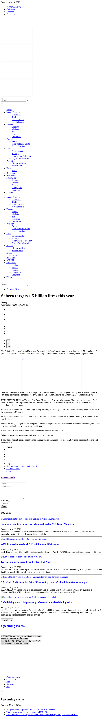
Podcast (15, 185)
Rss (8, 686)
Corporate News (13, 289)
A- (8, 341)
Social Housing (18, 146)
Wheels (9, 161)
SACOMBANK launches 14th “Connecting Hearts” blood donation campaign (44, 582)
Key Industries (18, 122)
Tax (13, 132)
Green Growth (18, 119)
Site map (10, 12)
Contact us (10, 14)
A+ (9, 346)
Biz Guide (10, 173)
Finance (9, 124)
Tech (8, 149)
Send (4, 506)
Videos (15, 183)
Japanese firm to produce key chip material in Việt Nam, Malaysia (37, 524)
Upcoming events (13, 626)
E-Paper (9, 192)
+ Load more (7, 620)
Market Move (17, 166)
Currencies (16, 136)
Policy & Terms (13, 677)
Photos (15, 180)
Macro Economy (13, 112)
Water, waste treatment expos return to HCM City (27, 712)
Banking (15, 127)
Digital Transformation (21, 158)
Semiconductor (18, 151)
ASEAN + (11, 175)
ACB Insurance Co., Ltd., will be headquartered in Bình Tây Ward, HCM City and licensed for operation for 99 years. (51, 552)
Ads (8, 682)
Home (9, 110)
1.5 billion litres (13, 468)
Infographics (17, 187)
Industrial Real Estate (21, 144)
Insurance (16, 134)
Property (10, 139)
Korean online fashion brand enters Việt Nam (26, 561)
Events (9, 168)
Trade (14, 117)
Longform (16, 190)
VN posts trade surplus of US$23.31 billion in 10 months (30, 710)
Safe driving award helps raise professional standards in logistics (36, 602)
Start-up (15, 153)
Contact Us (11, 679)
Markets (15, 129)
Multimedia (11, 178)
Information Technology (22, 156)
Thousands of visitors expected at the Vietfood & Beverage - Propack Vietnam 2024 (42, 714)
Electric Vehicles (19, 163)
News (14, 170)
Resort (14, 141)
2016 (8, 471)
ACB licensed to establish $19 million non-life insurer (30, 544)
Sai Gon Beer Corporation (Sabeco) (21, 466)
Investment (16, 115)
